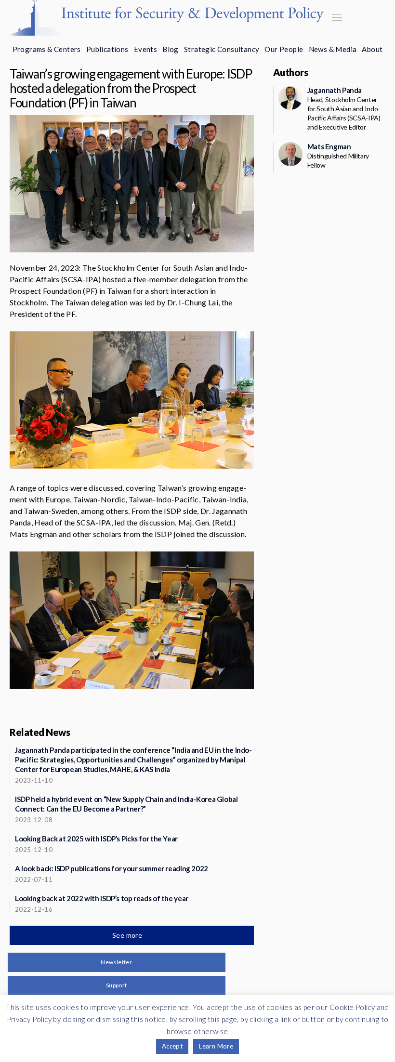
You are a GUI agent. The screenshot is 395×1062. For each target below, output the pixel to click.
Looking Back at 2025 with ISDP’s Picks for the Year (96, 838)
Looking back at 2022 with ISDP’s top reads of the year (101, 898)
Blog (170, 49)
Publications (107, 49)
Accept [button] (172, 1046)
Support (116, 985)
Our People (283, 49)
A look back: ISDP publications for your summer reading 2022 (111, 868)
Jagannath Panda (334, 90)
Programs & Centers (47, 49)
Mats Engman (329, 146)
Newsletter (116, 962)
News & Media (333, 49)
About (372, 49)
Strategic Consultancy (221, 49)
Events (145, 49)
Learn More (216, 1046)
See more (128, 935)
